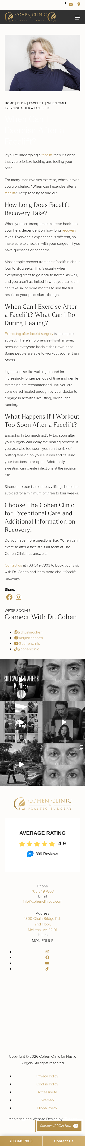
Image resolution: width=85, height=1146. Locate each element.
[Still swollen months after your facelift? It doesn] (21, 680)
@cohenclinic (29, 643)
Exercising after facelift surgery (29, 333)
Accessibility (47, 1092)
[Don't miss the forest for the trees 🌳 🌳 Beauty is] (63, 722)
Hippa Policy (47, 1108)
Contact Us (63, 1140)
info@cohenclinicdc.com (42, 901)
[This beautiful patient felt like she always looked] (63, 680)
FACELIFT (36, 103)
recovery (69, 230)
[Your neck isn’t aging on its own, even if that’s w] (21, 764)
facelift (47, 154)
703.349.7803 (42, 891)
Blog (21, 103)
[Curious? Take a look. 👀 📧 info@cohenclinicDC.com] (21, 722)
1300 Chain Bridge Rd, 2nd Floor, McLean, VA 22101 (42, 924)
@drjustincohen (29, 632)
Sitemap (47, 1100)
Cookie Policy (47, 1084)
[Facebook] (9, 597)
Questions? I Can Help (55, 1126)
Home (9, 103)
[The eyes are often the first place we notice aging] (63, 764)
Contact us (13, 565)
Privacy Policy (47, 1076)
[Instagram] (18, 597)
